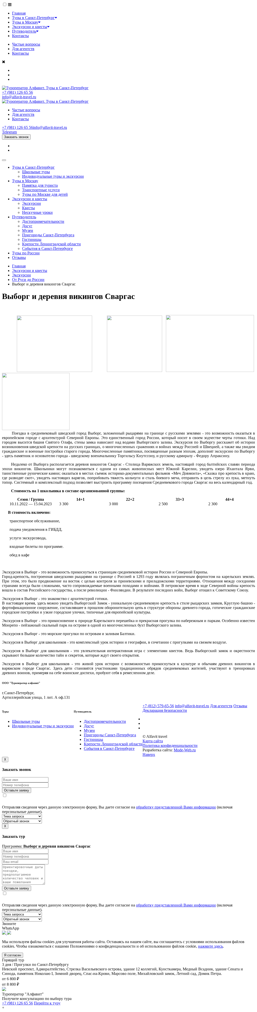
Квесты (28, 208)
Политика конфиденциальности (170, 745)
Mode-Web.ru (185, 750)
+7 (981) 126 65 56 (17, 92)
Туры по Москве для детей (45, 194)
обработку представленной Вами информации (176, 807)
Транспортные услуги (41, 190)
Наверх (149, 754)
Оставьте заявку (16, 790)
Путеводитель (24, 31)
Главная (19, 13)
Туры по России (26, 253)
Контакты (20, 36)
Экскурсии (31, 203)
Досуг (27, 226)
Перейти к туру (47, 1003)
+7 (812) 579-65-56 (158, 706)
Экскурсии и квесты (29, 27)
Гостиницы (31, 239)
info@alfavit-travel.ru (19, 97)
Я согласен (12, 955)
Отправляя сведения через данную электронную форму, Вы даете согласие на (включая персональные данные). (117, 809)
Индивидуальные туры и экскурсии (53, 176)
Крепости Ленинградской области (51, 244)
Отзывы (19, 257)
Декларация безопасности (165, 710)
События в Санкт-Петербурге (47, 248)
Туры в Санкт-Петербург (33, 18)
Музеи (27, 230)
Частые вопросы (26, 44)
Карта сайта (153, 741)
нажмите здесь (210, 946)
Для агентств (23, 49)
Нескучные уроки (37, 212)
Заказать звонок (16, 137)
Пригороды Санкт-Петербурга (48, 235)
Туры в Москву (25, 22)
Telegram (9, 132)
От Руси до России (28, 279)
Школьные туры (36, 172)
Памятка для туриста (40, 185)
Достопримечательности (43, 221)
